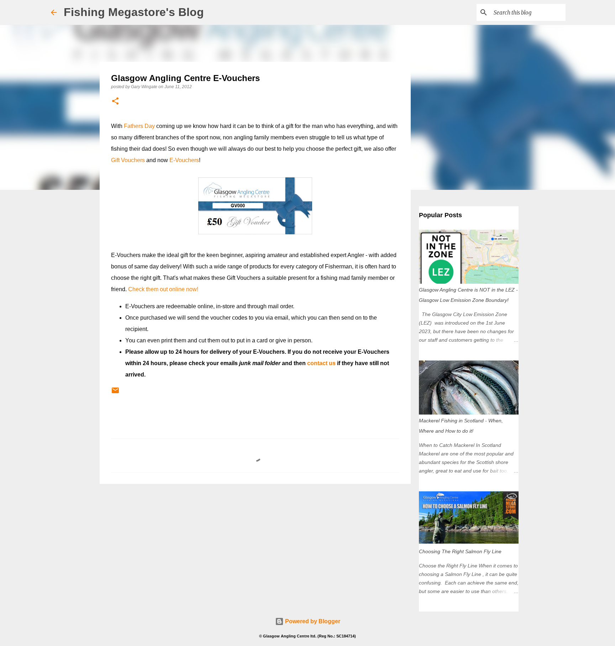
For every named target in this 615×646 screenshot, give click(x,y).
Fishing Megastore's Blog (134, 12)
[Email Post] (115, 393)
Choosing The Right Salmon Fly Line (460, 551)
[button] (115, 101)
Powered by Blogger (312, 621)
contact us (321, 363)
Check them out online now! (163, 289)
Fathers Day (139, 126)
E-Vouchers (184, 160)
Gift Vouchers (128, 160)
